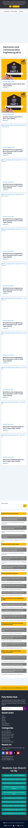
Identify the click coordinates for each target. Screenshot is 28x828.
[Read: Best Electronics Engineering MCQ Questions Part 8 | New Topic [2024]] (14, 273)
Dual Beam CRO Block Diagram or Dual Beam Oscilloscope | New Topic (13, 670)
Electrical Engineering (6, 732)
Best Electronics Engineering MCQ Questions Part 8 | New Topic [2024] (12, 290)
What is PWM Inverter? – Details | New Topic (12, 610)
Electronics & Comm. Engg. (7, 735)
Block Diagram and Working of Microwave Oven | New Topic (13, 644)
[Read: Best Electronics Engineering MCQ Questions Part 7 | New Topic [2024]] (14, 308)
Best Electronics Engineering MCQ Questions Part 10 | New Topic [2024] (13, 220)
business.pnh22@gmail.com (8, 759)
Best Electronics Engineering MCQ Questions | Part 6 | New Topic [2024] (13, 359)
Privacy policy (16, 6)
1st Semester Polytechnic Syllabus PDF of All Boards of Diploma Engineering (12, 519)
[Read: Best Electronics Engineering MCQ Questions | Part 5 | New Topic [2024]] (14, 377)
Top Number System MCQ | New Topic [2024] (14, 85)
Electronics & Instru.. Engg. (7, 737)
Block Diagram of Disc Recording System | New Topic (13, 629)
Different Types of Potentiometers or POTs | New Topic (13, 657)
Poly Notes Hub (9, 697)
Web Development (6, 738)
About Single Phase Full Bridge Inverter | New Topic (12, 616)
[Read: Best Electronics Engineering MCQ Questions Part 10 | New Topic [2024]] (14, 204)
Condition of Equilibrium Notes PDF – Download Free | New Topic (13, 558)
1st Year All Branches (6, 731)
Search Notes (4, 503)
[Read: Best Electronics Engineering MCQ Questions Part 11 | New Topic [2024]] (14, 169)
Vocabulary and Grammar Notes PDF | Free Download (12, 536)
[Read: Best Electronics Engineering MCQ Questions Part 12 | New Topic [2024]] (14, 135)
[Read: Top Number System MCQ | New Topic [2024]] (14, 69)
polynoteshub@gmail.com (7, 758)
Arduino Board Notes (6, 740)
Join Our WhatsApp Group (7, 756)
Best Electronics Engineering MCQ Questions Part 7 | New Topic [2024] (12, 324)
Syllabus (3, 718)
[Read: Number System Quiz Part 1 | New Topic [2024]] (14, 102)
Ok (10, 6)
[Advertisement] (14, 27)
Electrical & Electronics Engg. (8, 734)
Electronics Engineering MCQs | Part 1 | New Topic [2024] (13, 460)
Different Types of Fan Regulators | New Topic (13, 592)
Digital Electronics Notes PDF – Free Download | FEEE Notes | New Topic (13, 567)
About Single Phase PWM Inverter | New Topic (13, 604)
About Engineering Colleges (8, 741)
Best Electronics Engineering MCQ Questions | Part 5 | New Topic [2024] (13, 393)
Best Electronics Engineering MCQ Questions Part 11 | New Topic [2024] (12, 186)
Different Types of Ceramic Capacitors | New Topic (13, 586)
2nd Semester (14, 11)
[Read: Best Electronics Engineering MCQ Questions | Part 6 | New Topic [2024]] (14, 342)
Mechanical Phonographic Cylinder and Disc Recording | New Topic (12, 637)
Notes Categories (5, 723)
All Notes (4, 717)
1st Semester (7, 11)
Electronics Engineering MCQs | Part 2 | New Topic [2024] (13, 427)
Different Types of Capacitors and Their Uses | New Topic (13, 578)
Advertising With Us (6, 725)
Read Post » (5, 87)
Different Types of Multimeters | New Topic (12, 664)
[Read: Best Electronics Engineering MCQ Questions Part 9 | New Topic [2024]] (14, 238)
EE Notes (21, 11)
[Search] (25, 505)
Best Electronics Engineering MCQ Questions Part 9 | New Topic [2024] (12, 255)
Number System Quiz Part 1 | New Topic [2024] (12, 117)
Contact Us (4, 722)
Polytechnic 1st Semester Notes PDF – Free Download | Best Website (12, 527)
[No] (26, 4)
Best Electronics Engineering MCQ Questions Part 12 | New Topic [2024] (13, 151)
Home (3, 715)
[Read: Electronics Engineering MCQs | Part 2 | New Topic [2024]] (14, 412)
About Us (4, 720)
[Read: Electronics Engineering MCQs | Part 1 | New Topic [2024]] (14, 444)
